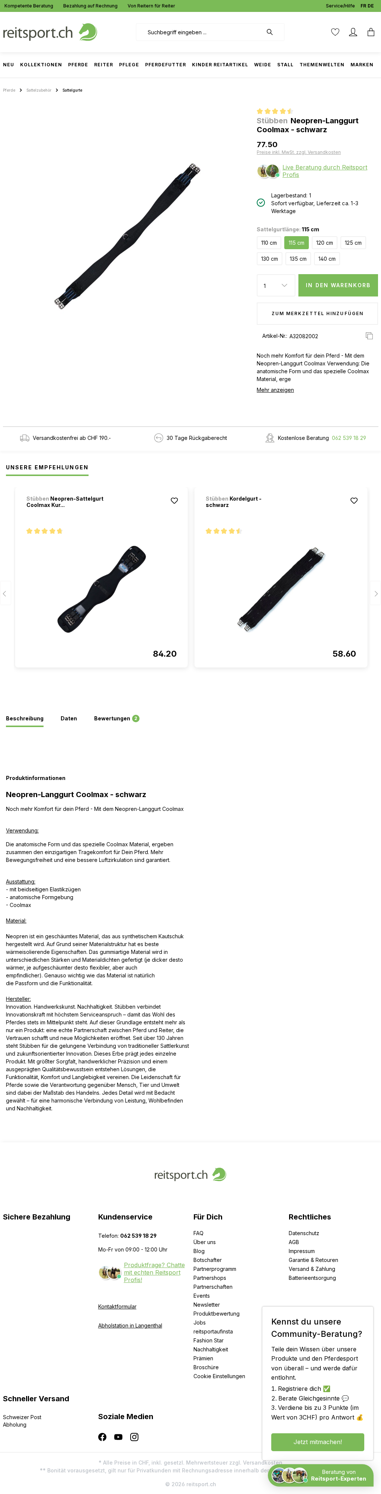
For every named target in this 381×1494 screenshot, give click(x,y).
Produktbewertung (216, 1313)
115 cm (296, 243)
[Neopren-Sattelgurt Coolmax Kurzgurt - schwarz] (101, 589)
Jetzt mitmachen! (318, 1442)
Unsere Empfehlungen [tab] (47, 467)
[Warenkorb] (368, 32)
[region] (127, 237)
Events (201, 1295)
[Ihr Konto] (353, 32)
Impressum (302, 1251)
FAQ (198, 1233)
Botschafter (207, 1260)
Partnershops (209, 1278)
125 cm (353, 243)
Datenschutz (304, 1233)
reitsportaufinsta (213, 1331)
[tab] (25, 719)
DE (371, 6)
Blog (199, 1251)
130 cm (269, 259)
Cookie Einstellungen (219, 1376)
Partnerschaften (213, 1287)
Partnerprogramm (214, 1269)
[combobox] (199, 32)
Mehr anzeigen (275, 390)
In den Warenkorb (338, 285)
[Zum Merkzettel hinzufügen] (174, 500)
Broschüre (206, 1367)
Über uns (204, 1242)
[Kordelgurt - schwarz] (281, 589)
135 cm (298, 259)
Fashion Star (208, 1340)
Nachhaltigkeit (210, 1349)
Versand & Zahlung (312, 1269)
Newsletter (206, 1304)
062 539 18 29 (349, 438)
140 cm (327, 259)
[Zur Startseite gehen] (50, 31)
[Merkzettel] (335, 32)
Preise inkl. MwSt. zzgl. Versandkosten (299, 152)
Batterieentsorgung (312, 1278)
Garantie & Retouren (313, 1260)
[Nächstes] (375, 593)
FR (363, 6)
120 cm (324, 243)
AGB (294, 1242)
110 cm (269, 243)
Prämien (203, 1358)
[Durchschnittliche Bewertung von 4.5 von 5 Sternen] (278, 112)
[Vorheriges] (5, 593)
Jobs (199, 1322)
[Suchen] (273, 32)
